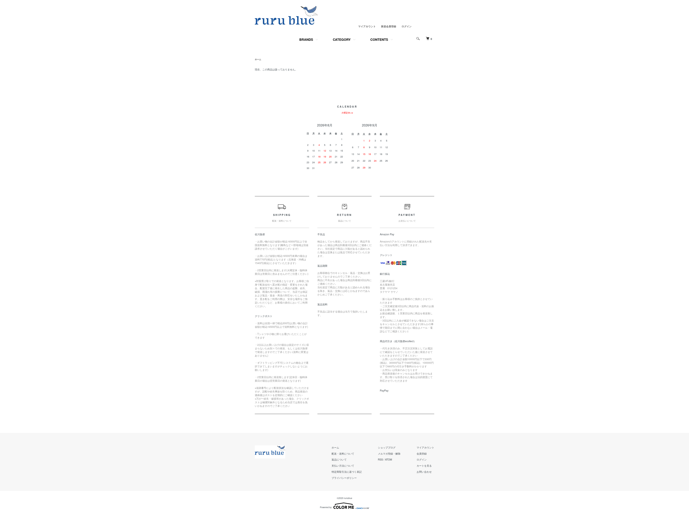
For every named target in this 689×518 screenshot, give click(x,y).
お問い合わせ (424, 471)
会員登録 (422, 453)
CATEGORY (342, 39)
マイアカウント (367, 26)
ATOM (388, 459)
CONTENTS (379, 39)
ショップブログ (386, 447)
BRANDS (306, 39)
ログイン (407, 26)
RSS (380, 459)
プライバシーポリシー (344, 478)
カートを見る (424, 465)
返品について (339, 459)
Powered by (326, 507)
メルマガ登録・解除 (389, 453)
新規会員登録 (388, 26)
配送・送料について (343, 453)
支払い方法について (343, 465)
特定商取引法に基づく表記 (347, 471)
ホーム (258, 59)
